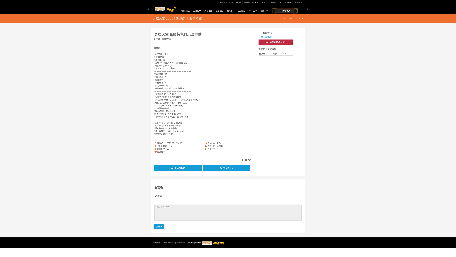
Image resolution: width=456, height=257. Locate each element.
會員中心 (264, 10)
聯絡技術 (247, 2)
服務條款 (198, 243)
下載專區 (290, 2)
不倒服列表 (185, 10)
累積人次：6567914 (226, 2)
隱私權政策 (190, 243)
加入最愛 (238, 2)
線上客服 (255, 2)
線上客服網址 (267, 37)
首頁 (284, 19)
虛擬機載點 (179, 168)
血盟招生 (219, 10)
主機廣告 (242, 10)
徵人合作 (230, 10)
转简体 (263, 2)
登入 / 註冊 (298, 2)
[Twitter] (280, 2)
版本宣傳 (253, 10)
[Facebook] (268, 2)
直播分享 (197, 10)
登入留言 (159, 226)
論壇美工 (274, 2)
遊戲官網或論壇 (277, 42)
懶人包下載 (228, 168)
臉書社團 (208, 10)
